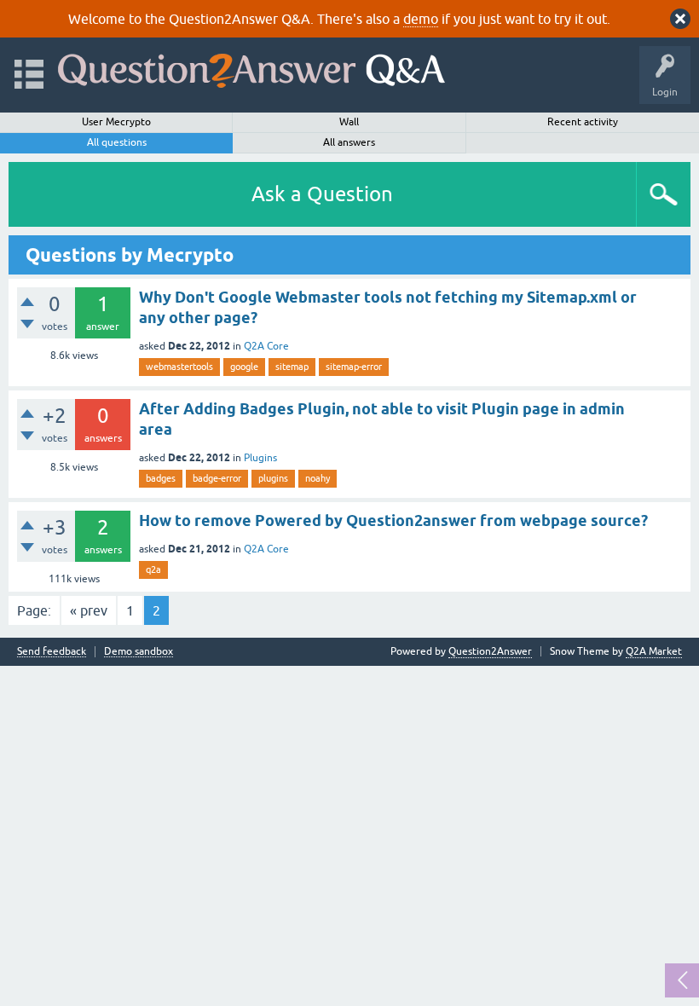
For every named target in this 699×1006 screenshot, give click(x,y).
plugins (273, 478)
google (244, 366)
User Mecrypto (116, 122)
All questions (117, 142)
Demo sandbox (138, 651)
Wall (349, 122)
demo (420, 18)
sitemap (292, 366)
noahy (317, 478)
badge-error (217, 478)
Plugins (260, 458)
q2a (153, 569)
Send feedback (51, 651)
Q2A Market (654, 651)
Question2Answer (490, 651)
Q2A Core (266, 346)
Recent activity (582, 122)
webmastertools (179, 366)
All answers (349, 142)
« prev (88, 610)
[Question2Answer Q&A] (251, 67)
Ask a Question (322, 193)
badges (161, 478)
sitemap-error (354, 366)
